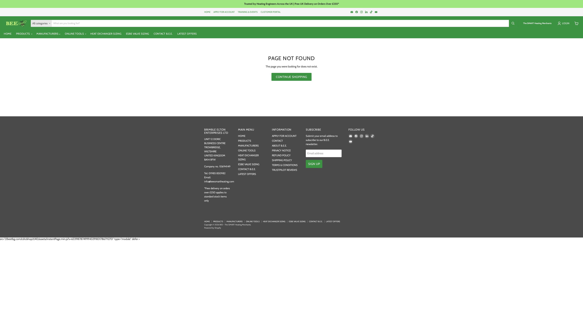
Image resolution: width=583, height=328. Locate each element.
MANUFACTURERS (47, 33)
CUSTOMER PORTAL (271, 12)
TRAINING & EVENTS (248, 12)
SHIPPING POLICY (282, 160)
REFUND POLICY (281, 155)
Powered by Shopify (212, 228)
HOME (207, 12)
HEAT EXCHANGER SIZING (105, 33)
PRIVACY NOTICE (281, 150)
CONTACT (277, 140)
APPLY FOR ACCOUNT (224, 12)
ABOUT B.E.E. (279, 145)
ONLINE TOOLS (75, 33)
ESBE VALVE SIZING (137, 33)
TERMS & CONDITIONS (285, 165)
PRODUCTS (23, 33)
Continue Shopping (291, 77)
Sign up (314, 164)
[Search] (513, 23)
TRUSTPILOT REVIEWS (284, 169)
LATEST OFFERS (187, 33)
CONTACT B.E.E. (163, 33)
